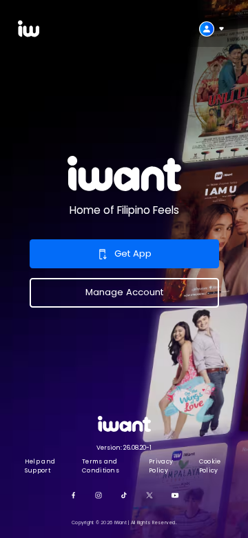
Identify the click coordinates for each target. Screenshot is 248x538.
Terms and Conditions (100, 466)
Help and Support (40, 466)
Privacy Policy (161, 466)
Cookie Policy (210, 466)
